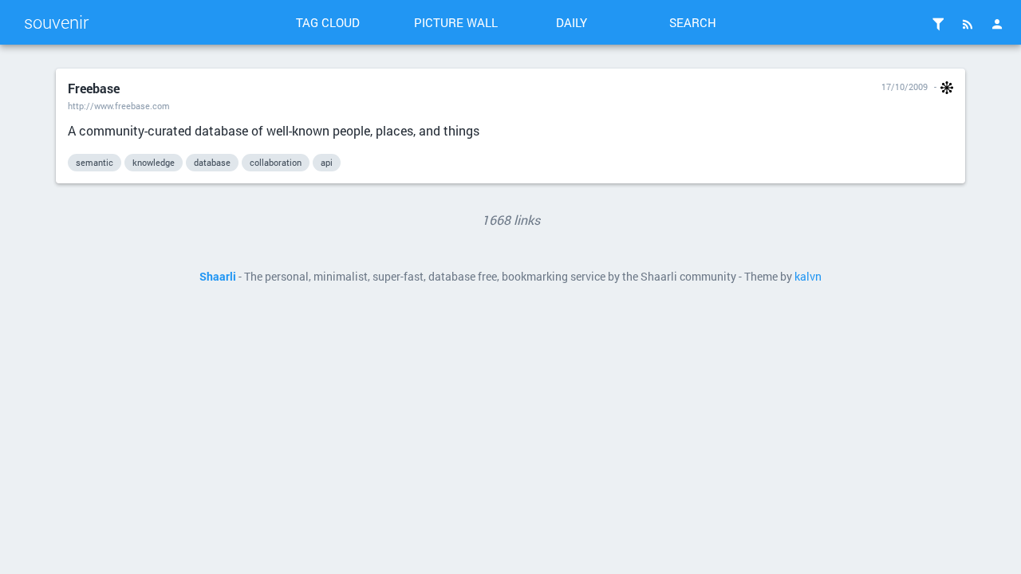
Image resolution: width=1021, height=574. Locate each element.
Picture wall (456, 22)
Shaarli (217, 276)
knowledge (153, 162)
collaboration (276, 162)
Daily (571, 22)
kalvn (808, 276)
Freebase (94, 88)
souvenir (56, 21)
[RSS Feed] (968, 24)
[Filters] (938, 24)
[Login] (997, 24)
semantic (94, 162)
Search (692, 22)
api (327, 162)
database (212, 162)
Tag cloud (328, 22)
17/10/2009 (904, 86)
